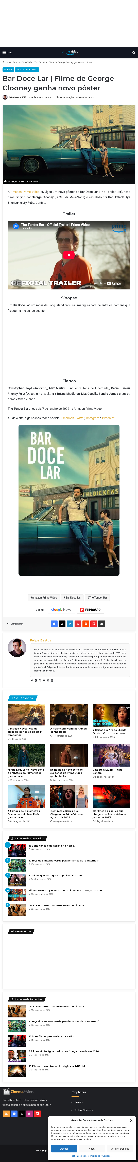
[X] (40, 681)
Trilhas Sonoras (84, 1110)
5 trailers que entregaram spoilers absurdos (56, 875)
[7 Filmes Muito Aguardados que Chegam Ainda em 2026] (17, 1056)
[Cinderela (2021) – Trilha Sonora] (111, 755)
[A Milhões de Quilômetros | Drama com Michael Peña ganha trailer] (26, 796)
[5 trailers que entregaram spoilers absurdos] (17, 880)
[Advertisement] (69, 23)
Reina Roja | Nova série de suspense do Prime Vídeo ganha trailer (66, 773)
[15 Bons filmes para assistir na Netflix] (17, 850)
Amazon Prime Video (23, 62)
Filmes (79, 1102)
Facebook (67, 418)
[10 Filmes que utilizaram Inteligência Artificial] (17, 1071)
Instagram (92, 418)
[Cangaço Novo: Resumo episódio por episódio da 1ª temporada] (26, 714)
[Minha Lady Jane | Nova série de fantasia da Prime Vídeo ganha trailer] (26, 755)
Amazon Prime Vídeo (25, 192)
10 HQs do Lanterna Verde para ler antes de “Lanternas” (64, 860)
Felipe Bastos (15, 97)
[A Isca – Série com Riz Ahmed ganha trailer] (69, 714)
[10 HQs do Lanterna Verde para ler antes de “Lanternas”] (17, 865)
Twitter (79, 418)
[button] (131, 1120)
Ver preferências (120, 1148)
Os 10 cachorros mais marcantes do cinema (56, 905)
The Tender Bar (98, 597)
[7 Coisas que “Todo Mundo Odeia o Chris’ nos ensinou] (111, 715)
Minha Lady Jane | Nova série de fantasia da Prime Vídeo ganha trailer (26, 773)
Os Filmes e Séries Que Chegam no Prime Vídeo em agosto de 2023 (67, 814)
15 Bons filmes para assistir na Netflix (52, 845)
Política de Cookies (80, 1156)
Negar (92, 1148)
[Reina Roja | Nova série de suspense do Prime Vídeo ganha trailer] (69, 755)
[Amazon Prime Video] (69, 52)
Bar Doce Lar (73, 597)
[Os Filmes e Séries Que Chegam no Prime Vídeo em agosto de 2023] (69, 796)
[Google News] (61, 609)
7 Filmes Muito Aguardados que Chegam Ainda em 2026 (64, 1051)
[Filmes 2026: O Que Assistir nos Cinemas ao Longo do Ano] (17, 895)
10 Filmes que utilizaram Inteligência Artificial (57, 1066)
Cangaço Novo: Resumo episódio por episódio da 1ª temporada (25, 732)
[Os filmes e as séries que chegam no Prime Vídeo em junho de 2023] (111, 796)
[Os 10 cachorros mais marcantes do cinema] (17, 910)
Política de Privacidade (101, 1156)
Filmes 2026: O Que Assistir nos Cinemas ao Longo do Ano (65, 890)
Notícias (8, 69)
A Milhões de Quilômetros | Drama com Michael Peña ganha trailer (24, 814)
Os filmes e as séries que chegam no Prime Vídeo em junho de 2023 (110, 814)
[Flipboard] (90, 610)
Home (8, 62)
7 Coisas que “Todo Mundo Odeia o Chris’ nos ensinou (109, 731)
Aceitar (64, 1148)
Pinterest (108, 418)
